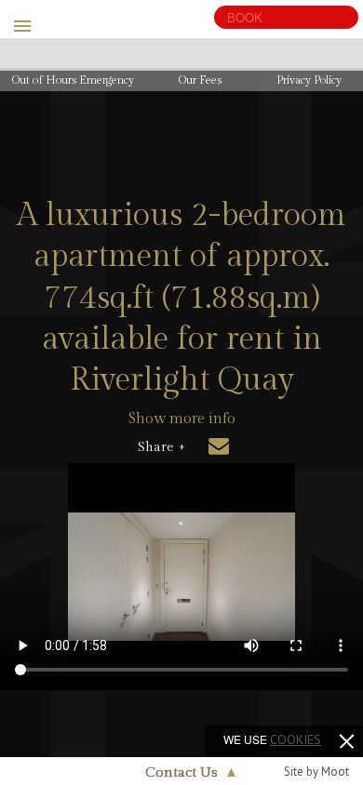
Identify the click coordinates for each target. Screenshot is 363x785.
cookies (295, 739)
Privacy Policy (309, 79)
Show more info (181, 419)
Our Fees (200, 79)
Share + (161, 447)
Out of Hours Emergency (73, 79)
